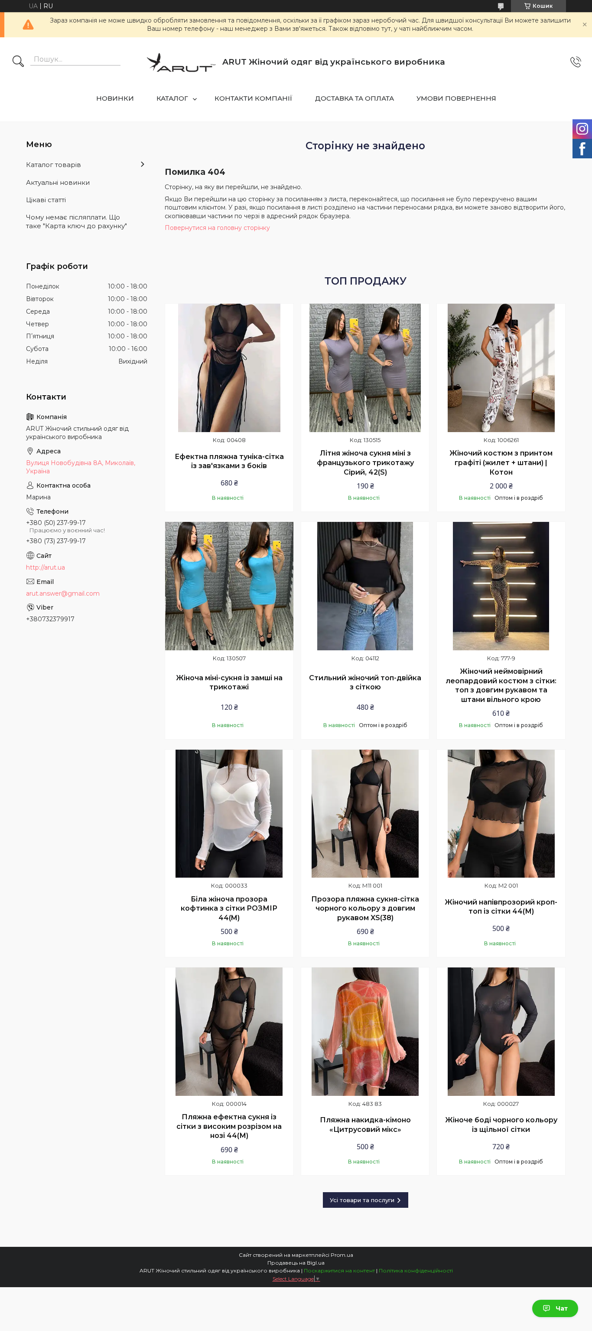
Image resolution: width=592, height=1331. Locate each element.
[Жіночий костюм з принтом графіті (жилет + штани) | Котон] (501, 368)
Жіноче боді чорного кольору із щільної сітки (501, 1125)
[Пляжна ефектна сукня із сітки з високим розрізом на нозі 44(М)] (229, 1031)
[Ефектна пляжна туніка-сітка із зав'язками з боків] (229, 368)
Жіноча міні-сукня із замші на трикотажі (229, 683)
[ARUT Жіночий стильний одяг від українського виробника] (181, 62)
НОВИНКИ (115, 98)
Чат (562, 1308)
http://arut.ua (45, 567)
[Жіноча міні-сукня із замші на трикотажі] (229, 586)
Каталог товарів (53, 165)
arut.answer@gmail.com (63, 593)
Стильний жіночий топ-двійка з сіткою (365, 683)
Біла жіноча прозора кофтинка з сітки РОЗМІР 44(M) (229, 908)
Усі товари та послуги (362, 1200)
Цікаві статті (46, 200)
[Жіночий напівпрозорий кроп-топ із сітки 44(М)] (501, 814)
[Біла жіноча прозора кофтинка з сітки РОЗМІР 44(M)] (229, 814)
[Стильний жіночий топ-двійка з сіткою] (365, 586)
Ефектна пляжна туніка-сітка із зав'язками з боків (229, 461)
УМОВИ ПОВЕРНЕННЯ (456, 98)
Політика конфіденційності (416, 1270)
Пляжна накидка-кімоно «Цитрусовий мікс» (365, 1125)
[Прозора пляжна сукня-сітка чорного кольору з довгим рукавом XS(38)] (365, 814)
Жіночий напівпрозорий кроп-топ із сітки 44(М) (501, 907)
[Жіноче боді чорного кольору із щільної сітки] (501, 1031)
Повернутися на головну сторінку (217, 228)
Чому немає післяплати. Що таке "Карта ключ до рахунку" (76, 221)
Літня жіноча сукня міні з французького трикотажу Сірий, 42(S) (365, 462)
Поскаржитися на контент (339, 1270)
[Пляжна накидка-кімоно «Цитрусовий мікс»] (365, 1031)
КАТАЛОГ (172, 98)
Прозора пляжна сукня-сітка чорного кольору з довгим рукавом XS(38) (365, 908)
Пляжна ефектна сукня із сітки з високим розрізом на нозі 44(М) (229, 1126)
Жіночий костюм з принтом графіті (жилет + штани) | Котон (501, 462)
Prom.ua (342, 1255)
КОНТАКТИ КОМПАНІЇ (254, 98)
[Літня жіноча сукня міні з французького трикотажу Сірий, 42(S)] (365, 368)
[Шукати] (18, 62)
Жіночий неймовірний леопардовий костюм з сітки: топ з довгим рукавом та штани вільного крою (501, 685)
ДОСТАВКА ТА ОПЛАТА (354, 98)
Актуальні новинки (58, 182)
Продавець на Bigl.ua (296, 1262)
